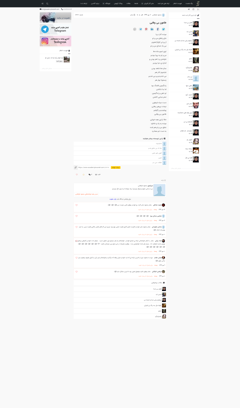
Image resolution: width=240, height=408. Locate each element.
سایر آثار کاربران (149, 3)
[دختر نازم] (196, 105)
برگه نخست (189, 3)
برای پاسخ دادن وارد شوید (145, 210)
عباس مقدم (158, 257)
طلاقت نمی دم (157, 162)
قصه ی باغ (189, 158)
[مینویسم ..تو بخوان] (196, 132)
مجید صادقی (157, 205)
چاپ (131, 15)
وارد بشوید (113, 199)
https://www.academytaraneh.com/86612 (91, 167)
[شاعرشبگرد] (196, 69)
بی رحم (190, 76)
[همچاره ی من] (196, 123)
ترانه (162, 180)
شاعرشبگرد (189, 67)
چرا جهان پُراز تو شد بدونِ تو (54, 58)
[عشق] (196, 60)
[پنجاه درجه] (196, 150)
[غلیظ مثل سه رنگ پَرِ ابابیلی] (196, 51)
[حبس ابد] (196, 33)
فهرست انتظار (177, 3)
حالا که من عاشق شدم (155, 148)
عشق (190, 58)
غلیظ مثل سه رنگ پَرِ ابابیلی (183, 49)
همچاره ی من (188, 122)
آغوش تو (189, 140)
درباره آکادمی (95, 3)
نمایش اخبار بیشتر (176, 168)
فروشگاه (107, 3)
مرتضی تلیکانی (157, 271)
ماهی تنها (189, 85)
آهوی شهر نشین (157, 153)
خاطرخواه (159, 143)
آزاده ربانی (158, 241)
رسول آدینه (59, 61)
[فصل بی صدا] (196, 24)
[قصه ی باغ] (196, 159)
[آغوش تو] (196, 141)
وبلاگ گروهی (118, 3)
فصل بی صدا (188, 22)
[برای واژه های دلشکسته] (196, 114)
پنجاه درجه (188, 149)
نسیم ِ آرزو (189, 94)
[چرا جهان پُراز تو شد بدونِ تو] (67, 60)
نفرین (160, 158)
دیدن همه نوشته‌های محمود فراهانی (86, 194)
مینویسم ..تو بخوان (186, 131)
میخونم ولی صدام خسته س (183, 40)
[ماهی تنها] (196, 87)
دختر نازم (189, 104)
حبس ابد (189, 31)
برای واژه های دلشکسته (185, 113)
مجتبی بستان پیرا (156, 216)
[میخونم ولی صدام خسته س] (196, 42)
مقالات (128, 3)
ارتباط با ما (84, 3)
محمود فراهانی (142, 185)
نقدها (136, 3)
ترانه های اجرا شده (163, 3)
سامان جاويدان (157, 227)
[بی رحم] (196, 78)
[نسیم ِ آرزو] (196, 96)
